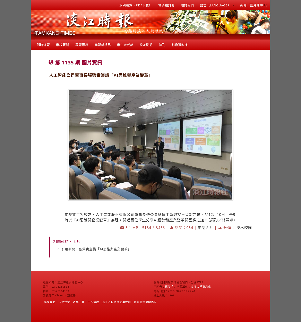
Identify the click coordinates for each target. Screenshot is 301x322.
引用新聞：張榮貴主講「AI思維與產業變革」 (96, 249)
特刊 (162, 45)
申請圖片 (205, 227)
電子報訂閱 (166, 5)
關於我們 (187, 5)
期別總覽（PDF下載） (135, 5)
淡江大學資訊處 (201, 286)
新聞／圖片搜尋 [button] (252, 5)
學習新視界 (103, 45)
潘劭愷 (169, 286)
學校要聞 (62, 45)
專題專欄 (81, 45)
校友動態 (146, 45)
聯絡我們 (49, 302)
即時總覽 (43, 45)
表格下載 (79, 302)
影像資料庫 (180, 45)
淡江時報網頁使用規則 (116, 302)
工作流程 (93, 302)
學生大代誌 (125, 45)
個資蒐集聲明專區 (145, 302)
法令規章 (64, 302)
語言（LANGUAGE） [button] (216, 5)
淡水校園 (244, 227)
